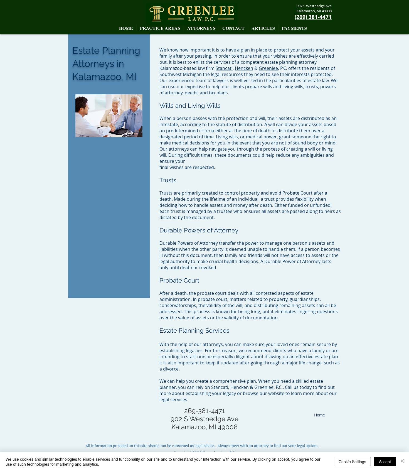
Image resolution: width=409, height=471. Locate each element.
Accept (385, 461)
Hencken (244, 68)
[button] (201, 28)
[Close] (402, 462)
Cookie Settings (352, 461)
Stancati (224, 68)
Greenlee (268, 68)
